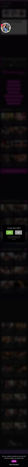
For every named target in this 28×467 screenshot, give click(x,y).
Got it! (14, 461)
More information (14, 464)
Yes (9, 232)
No (18, 232)
